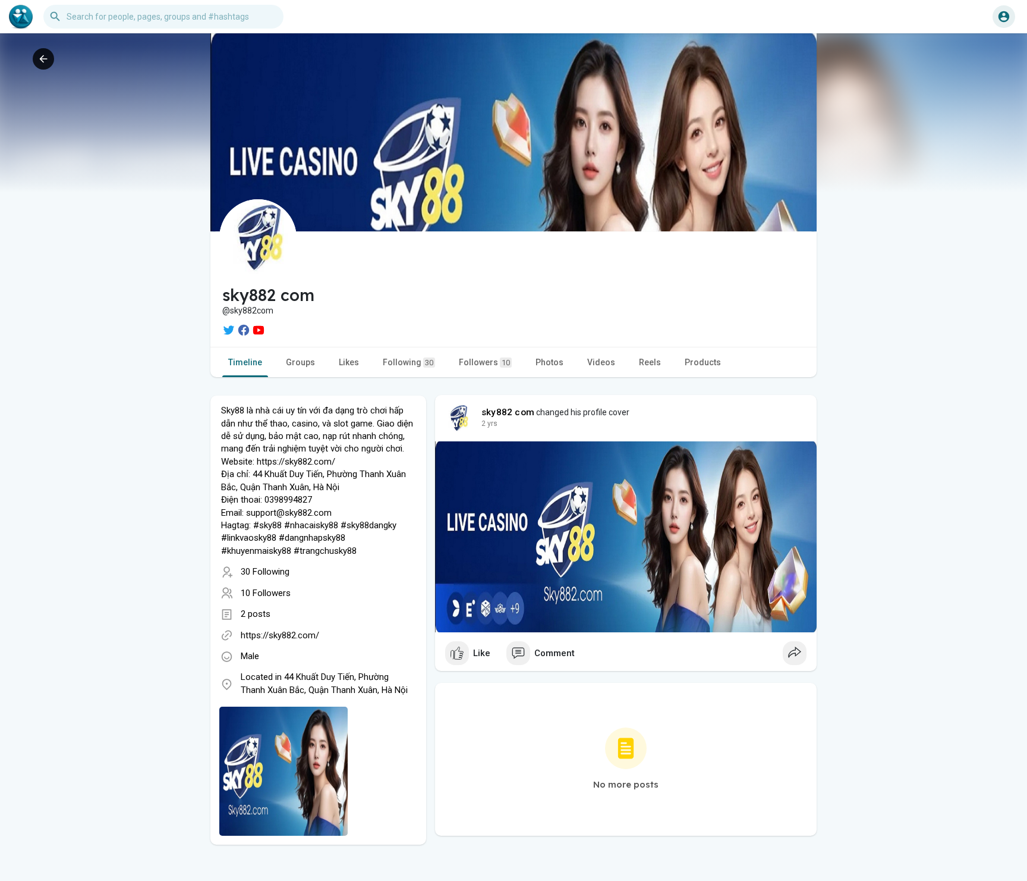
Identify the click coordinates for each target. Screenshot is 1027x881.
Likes (349, 362)
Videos (601, 362)
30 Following (265, 571)
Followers (484, 362)
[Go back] (43, 59)
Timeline (245, 362)
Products (703, 362)
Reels (650, 362)
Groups (300, 362)
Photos (549, 362)
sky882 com (507, 412)
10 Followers (266, 593)
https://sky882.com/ (280, 635)
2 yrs (489, 423)
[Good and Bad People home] (21, 17)
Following (408, 362)
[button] (1004, 16)
